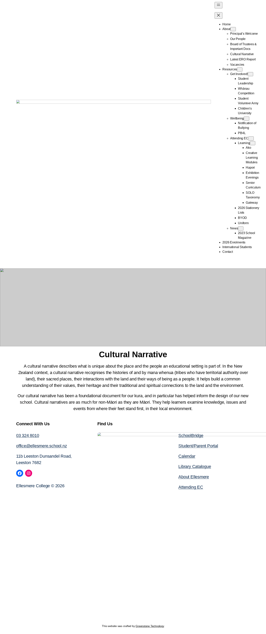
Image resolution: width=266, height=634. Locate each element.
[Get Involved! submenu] (250, 74)
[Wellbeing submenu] (246, 119)
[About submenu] (233, 29)
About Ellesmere (193, 476)
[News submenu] (240, 228)
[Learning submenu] (252, 143)
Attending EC (190, 487)
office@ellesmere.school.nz (41, 445)
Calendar (186, 456)
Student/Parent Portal (198, 445)
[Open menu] (218, 5)
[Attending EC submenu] (251, 138)
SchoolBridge (190, 435)
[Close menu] (218, 15)
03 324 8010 (27, 435)
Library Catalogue (194, 466)
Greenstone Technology (150, 626)
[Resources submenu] (239, 69)
